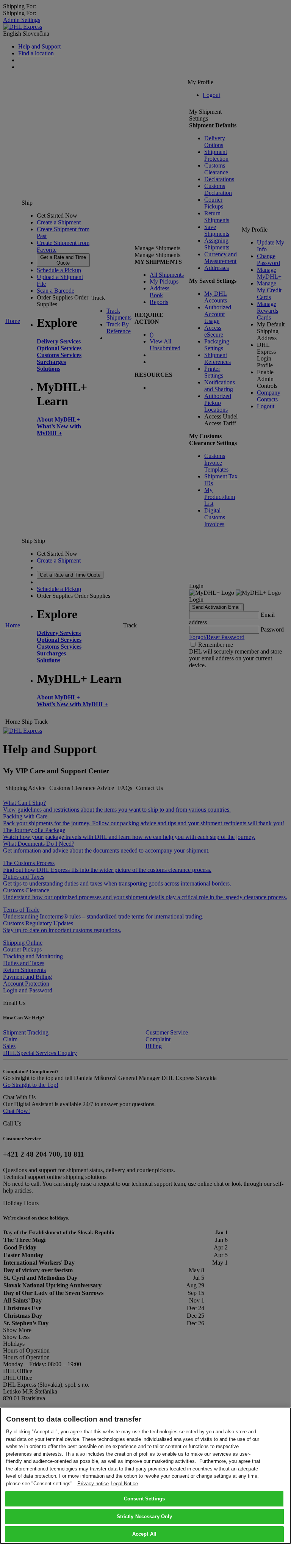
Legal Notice (124, 1483)
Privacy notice (93, 1483)
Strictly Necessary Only (144, 1516)
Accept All (144, 1534)
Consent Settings (144, 1499)
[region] (145, 1475)
